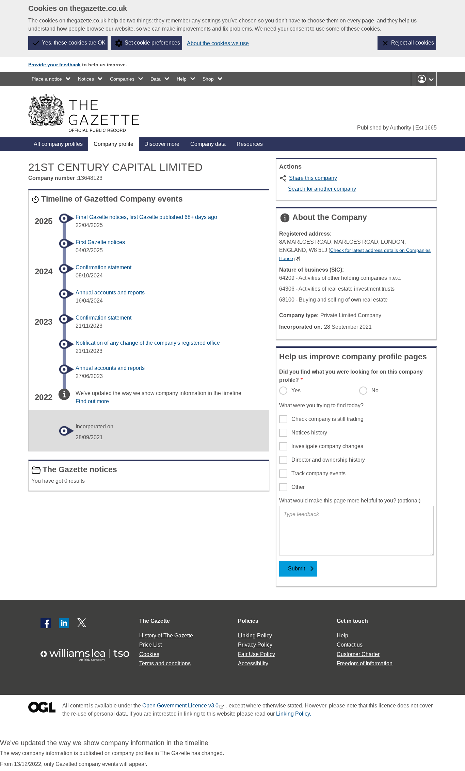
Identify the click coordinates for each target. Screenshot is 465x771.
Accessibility (253, 663)
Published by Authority (384, 128)
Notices (86, 79)
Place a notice (47, 79)
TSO (89, 653)
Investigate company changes (327, 446)
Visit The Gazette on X (82, 623)
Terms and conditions (165, 663)
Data (155, 79)
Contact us (350, 645)
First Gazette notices (100, 242)
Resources (250, 144)
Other (298, 487)
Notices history (309, 432)
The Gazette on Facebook (46, 623)
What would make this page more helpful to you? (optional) (349, 500)
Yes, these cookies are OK (74, 43)
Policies (248, 621)
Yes (296, 390)
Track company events (318, 473)
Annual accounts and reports (110, 292)
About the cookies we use (218, 43)
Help (182, 79)
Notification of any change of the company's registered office (148, 343)
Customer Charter (358, 654)
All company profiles (58, 144)
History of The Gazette (166, 635)
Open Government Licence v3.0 (180, 705)
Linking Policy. (293, 714)
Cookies (149, 654)
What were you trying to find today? (321, 405)
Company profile (113, 144)
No (375, 390)
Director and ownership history (328, 460)
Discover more (161, 144)
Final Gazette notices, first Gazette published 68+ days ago (146, 217)
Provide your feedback (54, 64)
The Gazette (154, 621)
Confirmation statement (103, 267)
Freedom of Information (364, 663)
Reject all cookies (412, 43)
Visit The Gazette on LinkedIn (64, 623)
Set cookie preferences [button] (152, 43)
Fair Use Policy (256, 654)
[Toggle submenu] (68, 79)
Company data (208, 144)
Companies (122, 79)
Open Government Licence (41, 709)
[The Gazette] (83, 113)
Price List (150, 645)
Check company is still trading (327, 419)
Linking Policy (255, 635)
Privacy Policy (255, 645)
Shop (208, 79)
